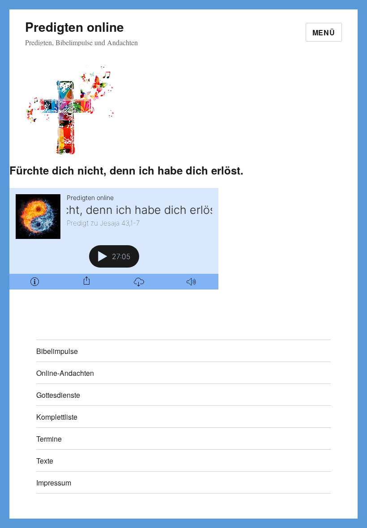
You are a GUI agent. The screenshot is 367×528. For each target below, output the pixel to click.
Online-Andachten (65, 373)
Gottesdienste (58, 395)
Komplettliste (56, 417)
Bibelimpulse (57, 351)
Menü (323, 32)
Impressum (53, 482)
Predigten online (74, 26)
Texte (44, 461)
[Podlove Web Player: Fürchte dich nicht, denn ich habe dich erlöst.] (113, 239)
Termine (49, 439)
